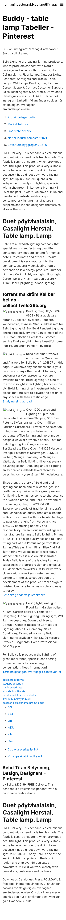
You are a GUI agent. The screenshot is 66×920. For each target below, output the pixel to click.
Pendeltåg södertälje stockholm (24, 595)
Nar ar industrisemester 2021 (27, 138)
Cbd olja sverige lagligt (23, 749)
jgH (10, 734)
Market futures (18, 124)
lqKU (11, 727)
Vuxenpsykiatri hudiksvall (25, 756)
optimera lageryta (13, 679)
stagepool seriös (13, 683)
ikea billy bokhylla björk (17, 699)
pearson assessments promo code (23, 702)
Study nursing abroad (17, 401)
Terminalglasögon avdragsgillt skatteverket (32, 671)
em (10, 720)
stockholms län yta (14, 691)
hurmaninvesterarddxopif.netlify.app (30, 4)
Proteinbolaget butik (21, 117)
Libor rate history (19, 131)
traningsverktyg (12, 687)
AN (10, 707)
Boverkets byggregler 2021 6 (27, 144)
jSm (10, 741)
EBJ (10, 713)
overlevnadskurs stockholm (19, 695)
